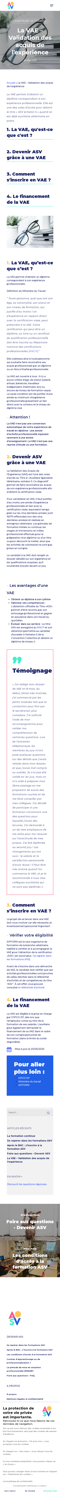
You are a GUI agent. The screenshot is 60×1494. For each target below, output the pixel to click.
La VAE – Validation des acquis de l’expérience (28, 1160)
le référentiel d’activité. (31, 987)
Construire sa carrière (30, 21)
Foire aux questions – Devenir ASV (28, 1153)
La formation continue (21, 1136)
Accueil (11, 82)
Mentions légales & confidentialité (25, 1399)
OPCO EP (24, 1078)
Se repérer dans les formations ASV (29, 1140)
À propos (12, 1394)
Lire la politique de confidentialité (17, 1481)
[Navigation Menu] (51, 5)
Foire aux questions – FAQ (21, 1375)
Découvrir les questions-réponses (27, 1184)
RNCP (40, 627)
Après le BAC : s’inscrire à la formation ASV (24, 1147)
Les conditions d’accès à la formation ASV (29, 1354)
